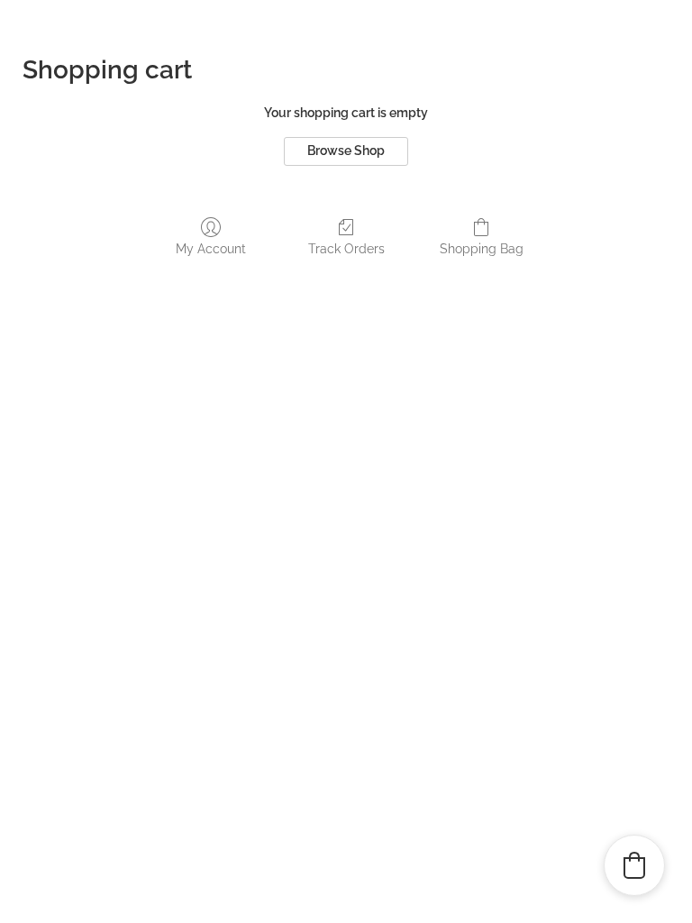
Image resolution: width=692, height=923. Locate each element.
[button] (634, 865)
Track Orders (346, 249)
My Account (211, 249)
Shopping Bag (482, 249)
